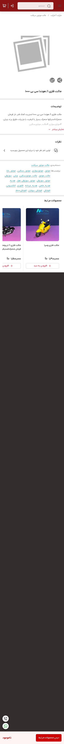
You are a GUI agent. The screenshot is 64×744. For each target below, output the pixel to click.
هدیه (12, 180)
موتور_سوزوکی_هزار (26, 180)
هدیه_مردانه (31, 185)
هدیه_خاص (44, 185)
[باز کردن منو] (59, 5)
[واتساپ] (5, 726)
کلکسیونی (11, 185)
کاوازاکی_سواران (35, 190)
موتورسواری (37, 170)
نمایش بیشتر (58, 129)
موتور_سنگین (23, 170)
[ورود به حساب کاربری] (12, 5)
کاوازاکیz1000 (21, 190)
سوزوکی (8, 175)
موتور (47, 170)
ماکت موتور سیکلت (38, 15)
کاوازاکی (47, 190)
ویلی (15, 175)
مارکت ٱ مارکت (56, 15)
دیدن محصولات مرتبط (48, 737)
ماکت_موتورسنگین (28, 175)
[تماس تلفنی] (5, 719)
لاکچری (20, 185)
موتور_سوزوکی (43, 180)
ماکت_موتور (44, 175)
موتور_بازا (11, 170)
